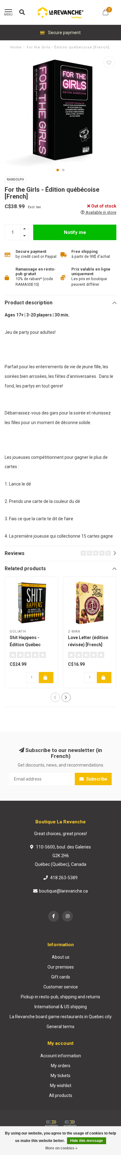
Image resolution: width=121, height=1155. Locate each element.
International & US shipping (60, 1006)
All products (60, 1095)
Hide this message (86, 1141)
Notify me (75, 232)
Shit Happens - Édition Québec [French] (25, 644)
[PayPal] (70, 1123)
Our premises (60, 967)
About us (60, 957)
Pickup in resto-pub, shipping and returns (60, 996)
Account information (60, 1055)
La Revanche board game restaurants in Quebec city (61, 1016)
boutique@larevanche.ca (63, 891)
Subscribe (96, 779)
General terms (60, 1026)
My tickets (60, 1075)
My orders (60, 1065)
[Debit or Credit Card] (51, 1123)
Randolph (15, 179)
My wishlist (60, 1085)
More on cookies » (61, 1148)
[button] (57, 170)
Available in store (100, 212)
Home (16, 47)
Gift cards (60, 976)
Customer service (60, 986)
